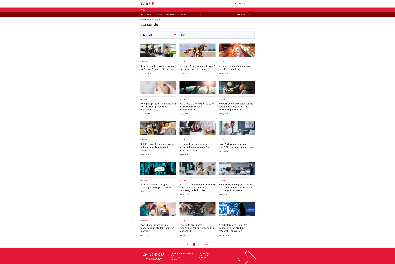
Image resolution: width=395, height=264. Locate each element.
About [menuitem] (196, 14)
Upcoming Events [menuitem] (184, 14)
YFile (142, 10)
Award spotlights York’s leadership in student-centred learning (157, 228)
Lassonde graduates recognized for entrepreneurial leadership (197, 228)
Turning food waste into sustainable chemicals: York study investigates (195, 147)
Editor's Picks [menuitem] (146, 14)
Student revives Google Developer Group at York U (155, 186)
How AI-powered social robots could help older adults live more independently (236, 106)
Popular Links (240, 4)
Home (142, 19)
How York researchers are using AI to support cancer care (236, 145)
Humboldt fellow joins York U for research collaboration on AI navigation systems (235, 187)
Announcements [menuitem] (170, 14)
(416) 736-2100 (175, 257)
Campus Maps (174, 259)
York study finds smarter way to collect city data (235, 67)
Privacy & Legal (203, 255)
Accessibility (203, 257)
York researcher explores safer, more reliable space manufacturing (197, 106)
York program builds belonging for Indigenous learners (197, 67)
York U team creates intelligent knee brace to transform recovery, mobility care (197, 187)
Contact (251, 14)
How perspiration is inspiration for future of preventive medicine (158, 106)
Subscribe (240, 14)
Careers (201, 259)
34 (203, 244)
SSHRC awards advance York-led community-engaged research (157, 147)
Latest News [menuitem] (157, 14)
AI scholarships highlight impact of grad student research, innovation (233, 228)
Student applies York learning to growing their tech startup (157, 67)
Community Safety (204, 253)
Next (207, 244)
